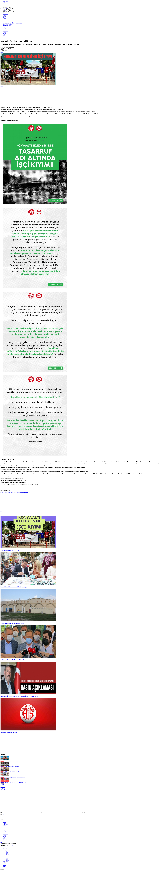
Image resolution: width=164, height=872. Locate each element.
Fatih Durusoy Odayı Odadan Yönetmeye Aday (15, 782)
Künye (4, 25)
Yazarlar (4, 863)
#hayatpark (23, 492)
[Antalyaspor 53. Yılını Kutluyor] (28, 730)
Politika (4, 15)
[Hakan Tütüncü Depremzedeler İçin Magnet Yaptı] (28, 584)
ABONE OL (3, 789)
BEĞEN (2, 784)
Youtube (16, 22)
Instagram (12, 22)
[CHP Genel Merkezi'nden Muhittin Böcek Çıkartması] (28, 657)
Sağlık (4, 18)
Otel (4, 10)
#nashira (28, 492)
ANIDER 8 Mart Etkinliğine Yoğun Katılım (14, 766)
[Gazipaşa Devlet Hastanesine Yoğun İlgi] (5, 770)
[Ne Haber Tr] (4, 8)
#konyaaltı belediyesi (5, 492)
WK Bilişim (11, 845)
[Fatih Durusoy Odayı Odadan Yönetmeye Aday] (5, 781)
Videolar (5, 2)
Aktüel (4, 12)
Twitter (8, 22)
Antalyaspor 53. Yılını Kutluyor (9, 732)
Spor (4, 17)
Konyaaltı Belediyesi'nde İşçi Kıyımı (10, 550)
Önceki (2, 511)
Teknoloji (10, 24)
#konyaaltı (11, 492)
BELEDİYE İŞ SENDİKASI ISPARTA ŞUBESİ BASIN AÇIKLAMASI (19, 696)
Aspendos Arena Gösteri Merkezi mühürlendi (12, 623)
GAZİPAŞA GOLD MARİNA (11, 761)
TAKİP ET (3, 787)
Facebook (5, 22)
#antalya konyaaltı (17, 492)
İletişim (7, 25)
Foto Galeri (5, 1)
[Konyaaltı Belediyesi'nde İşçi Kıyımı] (28, 548)
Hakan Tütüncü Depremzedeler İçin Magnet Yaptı (14, 587)
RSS (10, 25)
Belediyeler (5, 14)
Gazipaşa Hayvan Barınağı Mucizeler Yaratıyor (14, 777)
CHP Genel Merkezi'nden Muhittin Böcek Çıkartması (15, 659)
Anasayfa (2, 37)
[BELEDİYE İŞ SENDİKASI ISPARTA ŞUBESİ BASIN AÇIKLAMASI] (28, 693)
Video (4, 862)
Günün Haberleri (6, 3)
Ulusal (4, 11)
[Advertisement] (39, 97)
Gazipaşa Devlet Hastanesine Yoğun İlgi (12, 771)
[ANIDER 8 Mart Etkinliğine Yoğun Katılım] (5, 765)
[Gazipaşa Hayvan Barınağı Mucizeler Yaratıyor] (5, 775)
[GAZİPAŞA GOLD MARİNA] (5, 760)
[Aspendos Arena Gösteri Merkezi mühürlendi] (28, 620)
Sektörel (4, 16)
